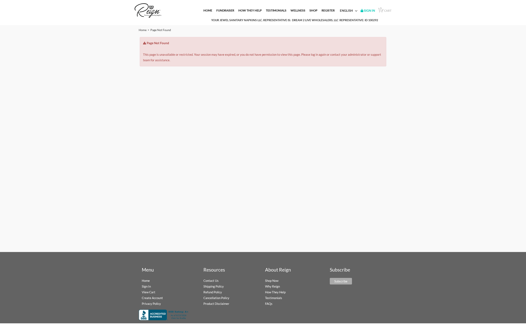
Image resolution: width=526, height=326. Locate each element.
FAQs (268, 303)
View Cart (148, 292)
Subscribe (340, 281)
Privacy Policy (151, 303)
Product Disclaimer (216, 303)
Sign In (146, 286)
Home (142, 30)
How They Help (275, 292)
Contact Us (211, 280)
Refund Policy (212, 292)
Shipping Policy (213, 286)
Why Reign (272, 286)
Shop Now (271, 280)
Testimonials (273, 298)
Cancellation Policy (216, 298)
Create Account (152, 298)
